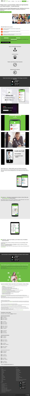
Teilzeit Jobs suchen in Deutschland (5, 315)
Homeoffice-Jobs (4, 285)
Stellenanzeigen (14, 39)
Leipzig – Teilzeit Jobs (4, 330)
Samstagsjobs (3, 246)
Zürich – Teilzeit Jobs (4, 351)
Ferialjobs (11, 313)
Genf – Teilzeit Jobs (4, 352)
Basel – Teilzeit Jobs (4, 354)
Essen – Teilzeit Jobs (4, 328)
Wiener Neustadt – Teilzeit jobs (5, 344)
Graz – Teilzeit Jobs (4, 337)
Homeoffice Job (6, 198)
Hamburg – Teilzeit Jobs (4, 318)
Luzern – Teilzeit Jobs (4, 361)
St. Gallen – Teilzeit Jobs (4, 362)
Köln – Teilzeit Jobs (4, 321)
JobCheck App (3, 295)
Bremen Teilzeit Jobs (4, 331)
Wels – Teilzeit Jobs (4, 347)
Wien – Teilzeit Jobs (4, 336)
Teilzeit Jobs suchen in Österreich (5, 335)
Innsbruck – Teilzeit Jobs (4, 346)
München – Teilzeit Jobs (4, 319)
